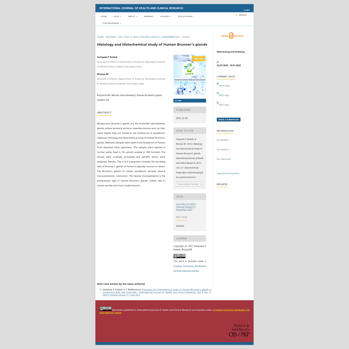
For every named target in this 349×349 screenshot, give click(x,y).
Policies (165, 16)
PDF (179, 101)
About (132, 16)
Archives (111, 37)
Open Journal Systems (228, 173)
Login (246, 10)
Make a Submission (229, 119)
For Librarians (224, 159)
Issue (117, 16)
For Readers (223, 139)
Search (242, 15)
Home (104, 16)
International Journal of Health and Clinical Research (141, 8)
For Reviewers (111, 23)
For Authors (185, 16)
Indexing (148, 16)
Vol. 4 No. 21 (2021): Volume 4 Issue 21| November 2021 (149, 37)
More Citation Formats (188, 184)
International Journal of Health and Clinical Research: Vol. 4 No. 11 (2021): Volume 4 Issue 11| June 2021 (157, 293)
